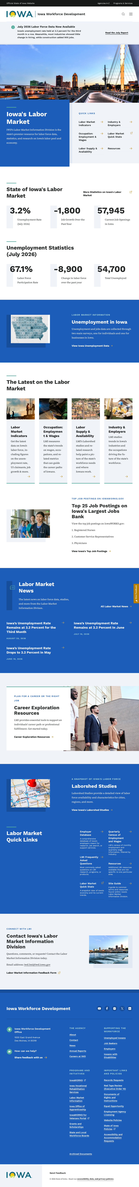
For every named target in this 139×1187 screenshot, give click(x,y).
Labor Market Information (77, 1099)
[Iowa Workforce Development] (20, 14)
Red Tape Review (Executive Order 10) (115, 1087)
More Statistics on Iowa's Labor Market (102, 194)
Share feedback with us (29, 1057)
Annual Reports (78, 1051)
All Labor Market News (114, 606)
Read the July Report (116, 32)
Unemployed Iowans (115, 1038)
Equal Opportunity (114, 1106)
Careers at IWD (78, 1056)
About (73, 1034)
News (72, 1045)
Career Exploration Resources (32, 736)
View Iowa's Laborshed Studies (90, 809)
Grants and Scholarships (76, 1125)
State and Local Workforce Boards (79, 1134)
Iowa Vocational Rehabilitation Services (78, 1088)
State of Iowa (111, 1127)
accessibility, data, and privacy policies (95, 1179)
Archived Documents (81, 1154)
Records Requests (114, 1080)
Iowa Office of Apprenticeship (78, 1108)
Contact (74, 1040)
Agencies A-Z (104, 3)
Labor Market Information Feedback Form (31, 972)
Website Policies (113, 1120)
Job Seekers (110, 1043)
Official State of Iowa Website (20, 3)
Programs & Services (122, 3)
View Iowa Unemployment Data (90, 345)
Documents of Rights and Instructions (111, 1097)
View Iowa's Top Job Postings (89, 551)
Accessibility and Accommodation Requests (113, 1137)
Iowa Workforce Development (61, 14)
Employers (109, 1048)
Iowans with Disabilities (110, 1056)
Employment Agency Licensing (115, 1113)
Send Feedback (58, 1173)
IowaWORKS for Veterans (78, 1117)
